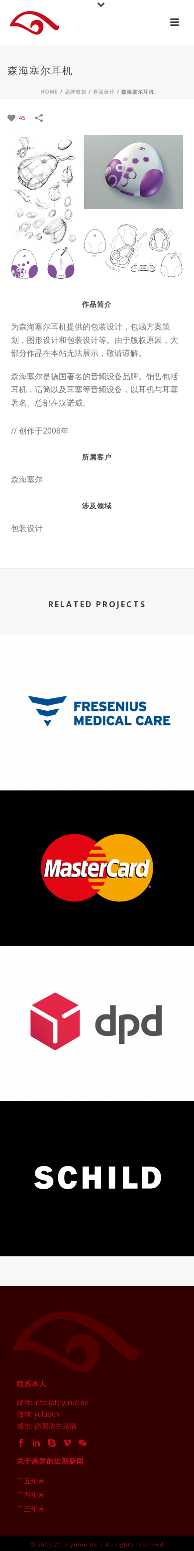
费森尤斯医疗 (97, 764)
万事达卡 (97, 919)
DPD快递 (97, 1074)
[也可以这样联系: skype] (52, 1443)
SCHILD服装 (97, 1229)
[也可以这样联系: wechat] (83, 1443)
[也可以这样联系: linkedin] (36, 1443)
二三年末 (31, 1508)
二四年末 (31, 1494)
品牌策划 (76, 91)
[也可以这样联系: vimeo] (67, 1443)
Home (49, 91)
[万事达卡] (97, 836)
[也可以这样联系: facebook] (21, 1443)
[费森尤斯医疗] (97, 681)
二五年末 (31, 1480)
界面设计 (104, 91)
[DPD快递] (97, 991)
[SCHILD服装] (97, 1147)
